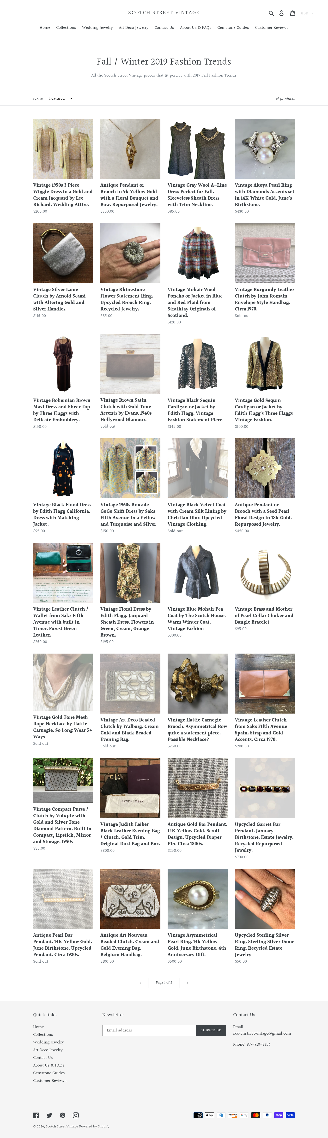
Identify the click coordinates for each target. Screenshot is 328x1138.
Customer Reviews (50, 1080)
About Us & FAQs (48, 1065)
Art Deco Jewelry (48, 1050)
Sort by (38, 99)
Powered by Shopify (94, 1126)
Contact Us (43, 1057)
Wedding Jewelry (48, 1042)
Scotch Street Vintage (164, 13)
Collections (43, 1034)
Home (38, 1027)
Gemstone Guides (49, 1073)
